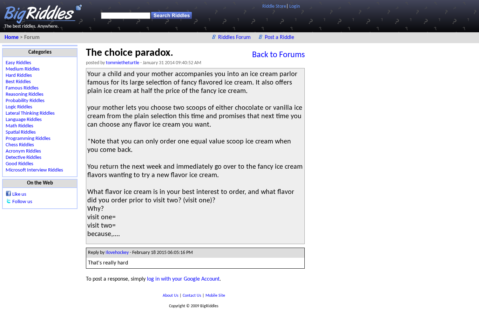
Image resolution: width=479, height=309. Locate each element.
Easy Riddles (18, 63)
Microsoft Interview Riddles (34, 170)
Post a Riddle (279, 37)
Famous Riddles (22, 88)
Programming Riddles (28, 138)
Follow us (22, 201)
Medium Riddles (23, 69)
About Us (171, 296)
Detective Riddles (23, 157)
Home (12, 37)
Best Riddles (18, 82)
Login (294, 6)
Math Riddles (19, 126)
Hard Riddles (19, 75)
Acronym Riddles (23, 151)
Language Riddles (24, 119)
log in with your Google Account (183, 279)
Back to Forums (278, 55)
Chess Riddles (20, 145)
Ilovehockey (117, 252)
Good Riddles (19, 164)
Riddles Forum (235, 37)
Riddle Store (274, 6)
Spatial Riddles (21, 132)
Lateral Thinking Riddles (30, 113)
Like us (19, 194)
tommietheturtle (122, 63)
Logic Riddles (19, 107)
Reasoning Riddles (24, 94)
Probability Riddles (25, 100)
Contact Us (192, 296)
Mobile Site (215, 296)
